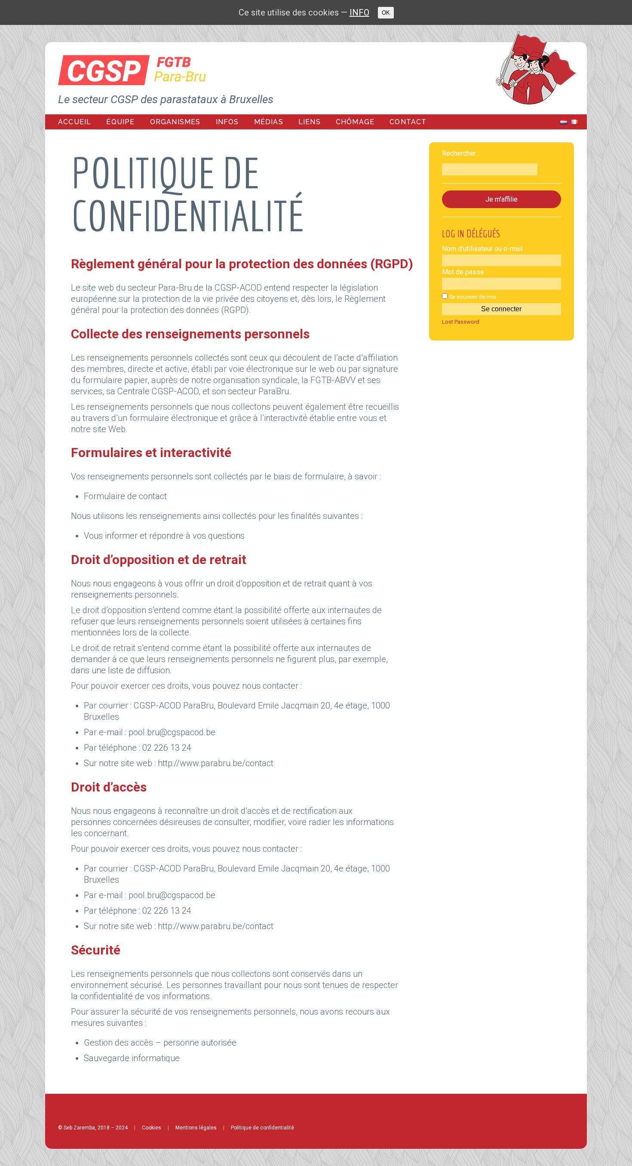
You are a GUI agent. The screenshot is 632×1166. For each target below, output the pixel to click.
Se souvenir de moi (472, 297)
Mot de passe (463, 272)
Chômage (355, 122)
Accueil (74, 122)
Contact (408, 122)
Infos (227, 122)
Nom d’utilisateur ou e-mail (482, 249)
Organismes (175, 122)
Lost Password (460, 322)
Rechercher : (460, 153)
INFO (359, 12)
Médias (268, 122)
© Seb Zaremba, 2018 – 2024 (93, 1128)
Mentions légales (196, 1128)
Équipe (120, 122)
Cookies (151, 1128)
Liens (309, 122)
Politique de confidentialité (262, 1128)
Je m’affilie (501, 199)
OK (386, 12)
